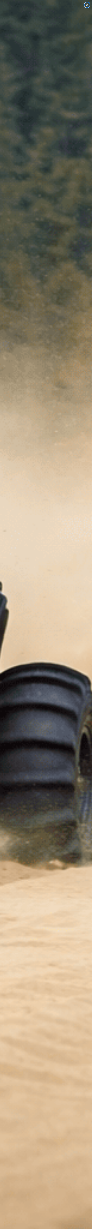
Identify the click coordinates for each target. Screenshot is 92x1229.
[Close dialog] (87, 5)
